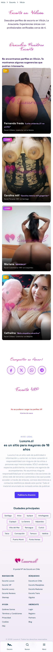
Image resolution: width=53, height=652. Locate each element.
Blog (30, 622)
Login (31, 609)
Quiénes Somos (8, 609)
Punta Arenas (34, 539)
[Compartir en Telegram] (42, 370)
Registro (32, 613)
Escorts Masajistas (36, 585)
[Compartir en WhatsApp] (32, 370)
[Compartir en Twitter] (21, 370)
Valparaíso (39, 521)
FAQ (3, 626)
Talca (7, 533)
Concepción (20, 533)
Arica (19, 515)
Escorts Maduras (36, 589)
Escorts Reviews (8, 593)
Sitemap (5, 597)
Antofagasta (43, 515)
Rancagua (29, 527)
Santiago (8, 515)
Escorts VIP (6, 585)
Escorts (12, 2)
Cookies (5, 622)
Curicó (41, 527)
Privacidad (6, 617)
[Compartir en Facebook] (11, 370)
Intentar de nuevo (26, 413)
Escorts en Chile (35, 581)
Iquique (30, 515)
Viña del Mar (14, 527)
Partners (32, 617)
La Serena (26, 521)
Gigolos (32, 597)
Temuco (33, 533)
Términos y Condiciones (12, 613)
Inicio (3, 2)
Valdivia (45, 533)
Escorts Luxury (8, 589)
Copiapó (12, 521)
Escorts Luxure (8, 581)
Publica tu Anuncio (26, 495)
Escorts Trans (34, 593)
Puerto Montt (18, 539)
